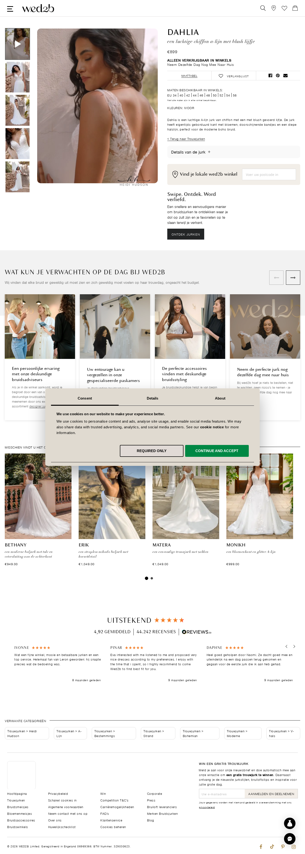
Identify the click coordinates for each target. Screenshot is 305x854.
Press (151, 800)
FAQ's (104, 813)
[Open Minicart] (295, 8)
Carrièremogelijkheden (117, 807)
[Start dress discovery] (289, 823)
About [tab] (220, 398)
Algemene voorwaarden (65, 807)
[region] (154, 664)
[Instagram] (294, 845)
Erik (84, 545)
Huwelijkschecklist (62, 827)
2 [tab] (152, 578)
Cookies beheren (113, 827)
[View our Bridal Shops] (273, 8)
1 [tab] (146, 578)
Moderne (233, 735)
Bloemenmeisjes (19, 813)
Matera (161, 545)
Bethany (15, 545)
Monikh (235, 545)
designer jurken (40, 406)
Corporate (154, 793)
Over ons (55, 820)
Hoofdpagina (17, 793)
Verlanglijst (284, 8)
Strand (148, 735)
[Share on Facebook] (270, 75)
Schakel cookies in (62, 800)
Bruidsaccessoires (21, 820)
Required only (152, 451)
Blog (150, 820)
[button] (286, 646)
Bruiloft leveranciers (162, 807)
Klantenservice (111, 820)
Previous (50, 111)
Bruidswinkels (17, 827)
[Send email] (285, 75)
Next (144, 111)
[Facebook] (261, 845)
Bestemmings (104, 735)
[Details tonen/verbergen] (209, 152)
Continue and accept (216, 451)
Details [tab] (152, 398)
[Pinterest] (283, 845)
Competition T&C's (114, 800)
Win (103, 793)
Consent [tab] (85, 398)
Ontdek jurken (186, 234)
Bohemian (190, 735)
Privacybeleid (58, 793)
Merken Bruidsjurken (162, 813)
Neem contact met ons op (68, 813)
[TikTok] (272, 845)
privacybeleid (207, 807)
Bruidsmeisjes (18, 807)
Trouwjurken (16, 731)
